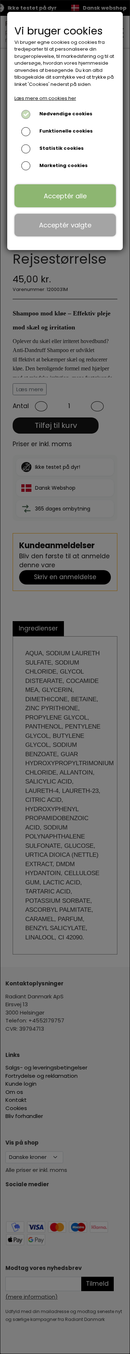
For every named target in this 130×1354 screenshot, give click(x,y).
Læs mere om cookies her (45, 98)
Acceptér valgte (65, 225)
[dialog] (65, 677)
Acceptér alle (65, 195)
